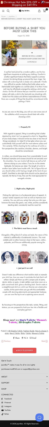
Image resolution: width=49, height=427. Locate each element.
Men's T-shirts (27, 320)
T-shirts (28, 333)
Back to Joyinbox (25, 350)
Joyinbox (12, 16)
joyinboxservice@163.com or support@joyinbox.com (20, 369)
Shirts (23, 333)
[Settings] (39, 11)
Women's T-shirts (38, 333)
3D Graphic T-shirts (29, 322)
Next (43, 341)
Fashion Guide (28, 331)
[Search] (8, 11)
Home (3, 16)
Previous (7, 341)
